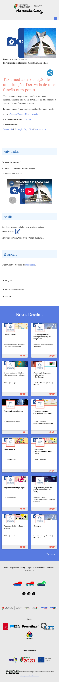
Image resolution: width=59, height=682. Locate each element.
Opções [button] (8, 280)
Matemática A (40, 129)
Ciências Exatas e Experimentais (23, 114)
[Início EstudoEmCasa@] (28, 5)
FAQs (23, 567)
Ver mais (50, 554)
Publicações (29, 570)
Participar (50, 567)
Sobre (6, 567)
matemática (30, 264)
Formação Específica (24, 129)
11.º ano (27, 119)
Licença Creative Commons (29, 676)
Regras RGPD (15, 567)
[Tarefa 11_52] (17, 232)
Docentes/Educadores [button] (14, 289)
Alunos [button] (8, 296)
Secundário (8, 129)
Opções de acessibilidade (36, 567)
